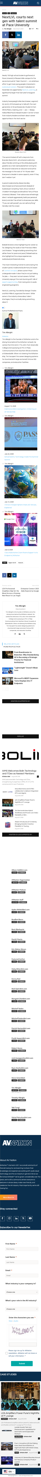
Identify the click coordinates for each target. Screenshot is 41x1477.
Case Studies (18, 1436)
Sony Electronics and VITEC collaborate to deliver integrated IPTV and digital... (26, 791)
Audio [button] (16, 1321)
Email (7, 1270)
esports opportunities (10, 282)
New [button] (10, 1321)
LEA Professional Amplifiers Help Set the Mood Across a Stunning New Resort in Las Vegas (11, 592)
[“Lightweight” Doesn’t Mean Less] (7, 670)
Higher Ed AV (12, 562)
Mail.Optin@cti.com (19, 989)
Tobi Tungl (15, 1108)
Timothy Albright (18, 1098)
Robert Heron (17, 1048)
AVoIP (16, 1464)
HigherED (13, 13)
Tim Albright (7, 29)
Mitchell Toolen (18, 1009)
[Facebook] (5, 35)
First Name (10, 1244)
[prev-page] (3, 689)
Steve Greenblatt (18, 1078)
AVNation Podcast (19, 890)
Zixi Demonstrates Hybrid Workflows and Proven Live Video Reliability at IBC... (26, 813)
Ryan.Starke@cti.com (20, 1068)
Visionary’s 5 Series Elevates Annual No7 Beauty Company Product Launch (27, 1460)
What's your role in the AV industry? (21, 1300)
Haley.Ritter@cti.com (20, 969)
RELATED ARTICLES (11, 644)
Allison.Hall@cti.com (19, 870)
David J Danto (17, 939)
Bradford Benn (17, 919)
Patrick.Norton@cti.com (21, 1028)
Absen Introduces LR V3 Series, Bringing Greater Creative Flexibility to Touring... (26, 824)
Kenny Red (16, 979)
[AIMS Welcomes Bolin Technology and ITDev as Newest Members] (20, 754)
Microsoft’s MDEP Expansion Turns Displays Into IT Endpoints (26, 680)
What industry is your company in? (20, 1283)
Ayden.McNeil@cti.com (21, 910)
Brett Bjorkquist (18, 929)
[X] (12, 35)
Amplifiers (4, 1418)
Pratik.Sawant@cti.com (21, 1038)
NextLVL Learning (28, 90)
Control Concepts (10, 271)
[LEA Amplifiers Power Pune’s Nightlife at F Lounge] (7, 803)
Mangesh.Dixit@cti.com (21, 999)
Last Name (10, 1257)
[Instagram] (9, 1218)
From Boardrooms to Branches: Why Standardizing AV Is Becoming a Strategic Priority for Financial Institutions (26, 657)
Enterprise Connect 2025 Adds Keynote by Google (30, 590)
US (8, 13)
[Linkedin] (18, 35)
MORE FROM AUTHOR (11, 647)
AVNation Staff (6, 776)
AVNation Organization (21, 880)
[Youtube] (30, 1218)
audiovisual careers (9, 87)
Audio (16, 1452)
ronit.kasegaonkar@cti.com (22, 1058)
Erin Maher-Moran (19, 949)
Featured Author (18, 959)
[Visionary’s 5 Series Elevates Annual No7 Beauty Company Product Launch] (7, 1460)
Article (4, 10)
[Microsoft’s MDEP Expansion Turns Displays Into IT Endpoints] (7, 681)
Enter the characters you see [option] (21, 1317)
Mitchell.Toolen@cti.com (21, 1018)
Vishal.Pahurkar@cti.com (21, 1117)
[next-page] (7, 689)
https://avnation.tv (20, 609)
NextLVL (20, 562)
